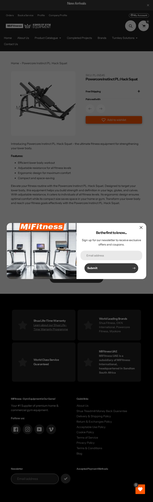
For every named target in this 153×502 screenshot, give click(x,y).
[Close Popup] (141, 227)
